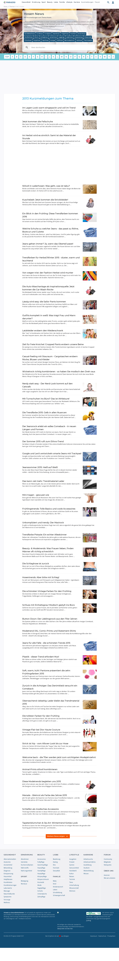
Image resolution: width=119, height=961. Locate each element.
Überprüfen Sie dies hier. (65, 928)
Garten (71, 865)
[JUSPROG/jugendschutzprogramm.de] (93, 913)
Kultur (71, 874)
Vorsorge (7, 900)
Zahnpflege (41, 897)
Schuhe (40, 891)
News (5, 7)
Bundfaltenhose (30, 33)
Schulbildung (57, 892)
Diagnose (7, 871)
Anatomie (7, 862)
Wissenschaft (74, 888)
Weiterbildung (89, 871)
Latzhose (79, 40)
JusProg (88, 920)
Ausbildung (87, 865)
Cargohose (36, 40)
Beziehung (56, 859)
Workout (24, 884)
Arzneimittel (8, 865)
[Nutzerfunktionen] (113, 2)
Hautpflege (41, 874)
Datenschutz (102, 936)
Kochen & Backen (27, 865)
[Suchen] (27, 47)
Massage (7, 891)
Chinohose (28, 40)
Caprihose (45, 40)
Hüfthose (60, 40)
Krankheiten (8, 882)
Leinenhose (53, 37)
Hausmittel (7, 876)
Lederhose (69, 37)
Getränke (24, 862)
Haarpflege (41, 868)
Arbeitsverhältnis (90, 862)
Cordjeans (48, 33)
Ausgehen (72, 859)
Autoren (107, 875)
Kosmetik (40, 882)
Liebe (56, 2)
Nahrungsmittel (26, 871)
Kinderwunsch (58, 887)
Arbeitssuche (88, 859)
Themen (12, 7)
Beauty (50, 2)
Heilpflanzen (8, 879)
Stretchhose (82, 33)
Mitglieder (107, 862)
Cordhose (40, 33)
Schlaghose (44, 37)
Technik (72, 879)
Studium (87, 868)
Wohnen (72, 891)
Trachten (73, 33)
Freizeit (71, 862)
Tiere (71, 882)
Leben (55, 890)
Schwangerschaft (59, 895)
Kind (54, 884)
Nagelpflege (41, 888)
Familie (62, 2)
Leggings (61, 37)
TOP (7, 56)
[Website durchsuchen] (108, 2)
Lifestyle (69, 2)
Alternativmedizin (10, 859)
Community (108, 859)
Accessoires (41, 859)
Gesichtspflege (42, 865)
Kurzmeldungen (87, 2)
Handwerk (73, 871)
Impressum (93, 936)
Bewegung (24, 881)
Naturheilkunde (9, 894)
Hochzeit (56, 868)
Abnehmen (25, 859)
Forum (97, 2)
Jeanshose (56, 33)
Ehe (54, 865)
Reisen (71, 876)
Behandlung (8, 868)
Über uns (109, 871)
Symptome (7, 897)
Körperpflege (42, 876)
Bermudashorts (69, 40)
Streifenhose (29, 37)
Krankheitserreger (10, 885)
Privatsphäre (111, 936)
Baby (54, 881)
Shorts (36, 37)
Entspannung (8, 874)
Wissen (86, 874)
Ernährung (36, 2)
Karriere (77, 2)
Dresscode (87, 37)
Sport (44, 2)
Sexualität (56, 871)
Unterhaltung (74, 885)
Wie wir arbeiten (109, 878)
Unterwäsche (42, 894)
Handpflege (41, 871)
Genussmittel (74, 868)
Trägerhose (65, 33)
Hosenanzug (79, 37)
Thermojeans (88, 40)
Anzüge (52, 40)
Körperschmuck (43, 879)
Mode (39, 885)
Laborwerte (8, 888)
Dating (55, 862)
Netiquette (107, 865)
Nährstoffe (25, 868)
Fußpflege (40, 862)
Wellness (7, 902)
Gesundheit (26, 2)
